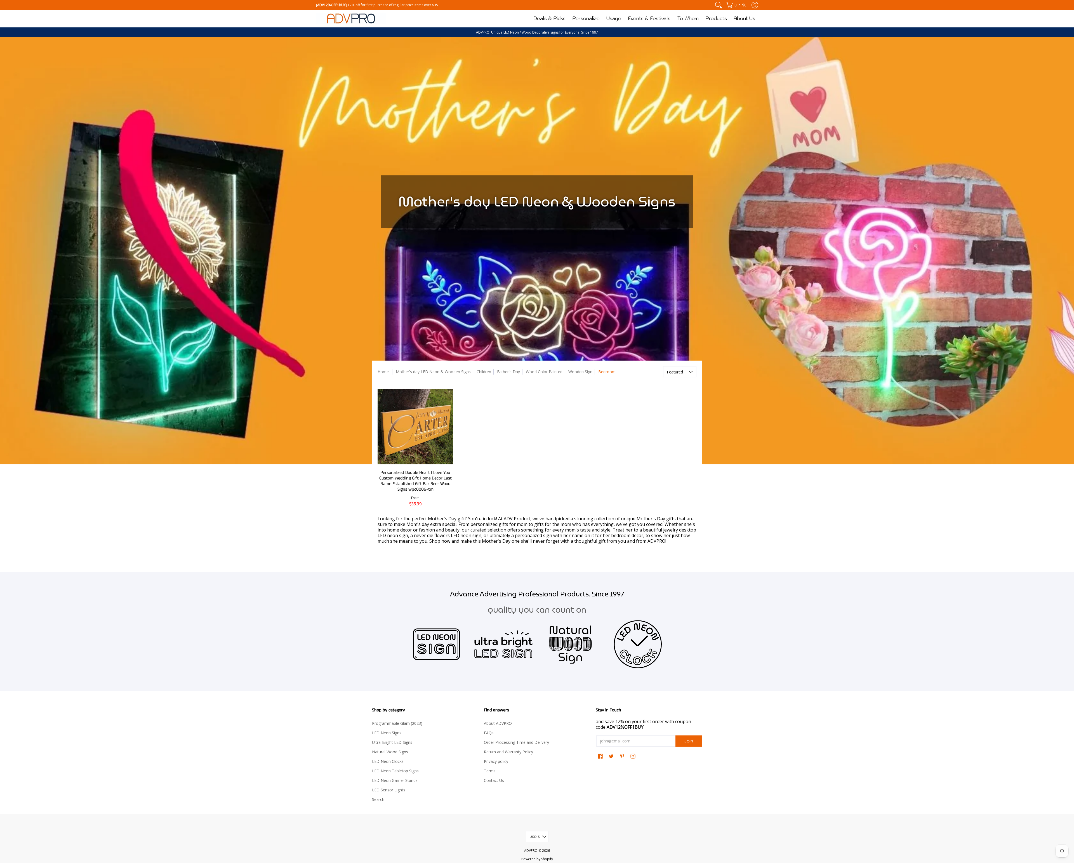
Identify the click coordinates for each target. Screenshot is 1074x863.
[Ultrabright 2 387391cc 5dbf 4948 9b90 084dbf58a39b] (503, 644)
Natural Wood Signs (390, 751)
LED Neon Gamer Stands (395, 780)
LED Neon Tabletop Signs (395, 770)
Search (378, 799)
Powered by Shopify (537, 859)
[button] (736, 5)
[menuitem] (718, 5)
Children (484, 371)
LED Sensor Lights (388, 790)
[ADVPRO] (351, 18)
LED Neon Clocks (388, 761)
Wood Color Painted (544, 371)
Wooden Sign (580, 371)
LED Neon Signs (386, 732)
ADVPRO (531, 850)
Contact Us (494, 780)
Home (383, 371)
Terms (490, 770)
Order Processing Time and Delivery (516, 742)
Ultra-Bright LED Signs (392, 742)
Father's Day (508, 371)
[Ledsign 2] (436, 644)
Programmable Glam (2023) (397, 723)
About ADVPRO (498, 723)
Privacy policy (496, 761)
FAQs (489, 732)
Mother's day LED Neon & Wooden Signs (433, 371)
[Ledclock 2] (637, 644)
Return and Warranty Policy (508, 751)
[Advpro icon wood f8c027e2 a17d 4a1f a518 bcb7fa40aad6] (570, 644)
